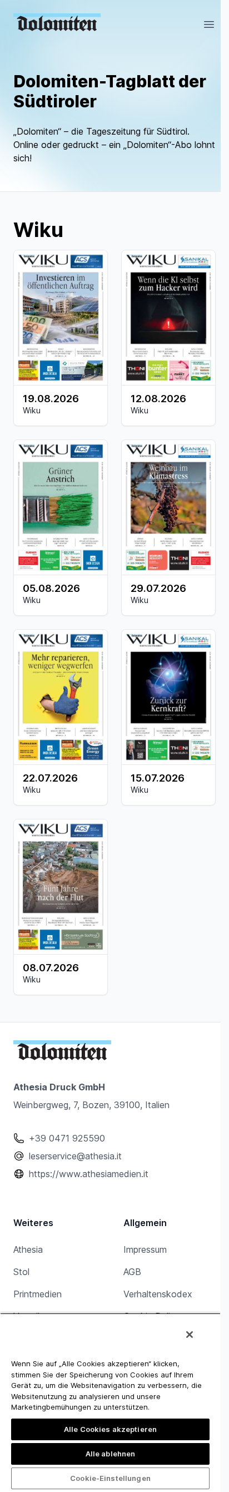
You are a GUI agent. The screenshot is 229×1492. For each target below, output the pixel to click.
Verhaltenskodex (157, 1294)
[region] (110, 1402)
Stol (21, 1271)
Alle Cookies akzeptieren (110, 1429)
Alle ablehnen (111, 1453)
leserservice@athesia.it (75, 1156)
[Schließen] (189, 1334)
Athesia (28, 1249)
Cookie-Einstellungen (110, 1478)
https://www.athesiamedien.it (88, 1173)
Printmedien (37, 1294)
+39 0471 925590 (67, 1138)
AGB (132, 1271)
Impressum (145, 1249)
